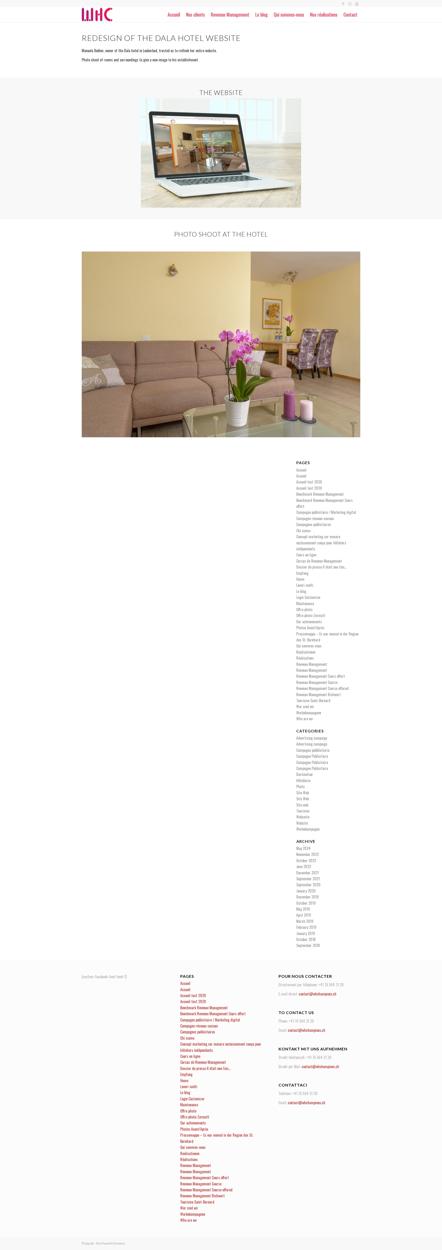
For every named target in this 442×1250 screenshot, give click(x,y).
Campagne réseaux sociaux (315, 518)
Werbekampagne (308, 829)
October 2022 (306, 860)
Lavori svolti (304, 585)
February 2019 (306, 927)
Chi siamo (303, 530)
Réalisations (305, 658)
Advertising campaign (311, 738)
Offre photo (304, 609)
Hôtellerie (303, 780)
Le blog (301, 591)
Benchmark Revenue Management (320, 494)
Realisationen (305, 652)
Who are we (304, 718)
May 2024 (303, 848)
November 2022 (307, 854)
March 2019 (304, 921)
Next (350, 344)
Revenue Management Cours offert (320, 676)
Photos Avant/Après (310, 627)
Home (300, 579)
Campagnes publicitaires (313, 524)
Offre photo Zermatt (310, 615)
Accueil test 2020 (309, 482)
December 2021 (307, 872)
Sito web (302, 805)
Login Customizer (308, 597)
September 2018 (308, 945)
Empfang (302, 573)
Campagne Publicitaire (312, 756)
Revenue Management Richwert (318, 694)
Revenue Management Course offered (322, 688)
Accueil (301, 470)
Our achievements (309, 621)
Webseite (302, 817)
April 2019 (303, 915)
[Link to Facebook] (343, 3)
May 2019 (303, 909)
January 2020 (306, 891)
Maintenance (305, 603)
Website (302, 823)
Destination (304, 774)
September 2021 (308, 878)
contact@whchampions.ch (317, 994)
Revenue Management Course (316, 682)
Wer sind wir (305, 706)
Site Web (302, 792)
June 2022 (303, 866)
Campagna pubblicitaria (312, 750)
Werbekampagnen (308, 712)
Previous (92, 344)
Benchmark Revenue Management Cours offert (213, 1013)
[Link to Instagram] (349, 3)
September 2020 (308, 884)
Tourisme (302, 811)
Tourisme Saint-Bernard (313, 700)
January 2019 (305, 933)
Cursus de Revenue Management (319, 561)
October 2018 (306, 939)
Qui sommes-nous (309, 646)
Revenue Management (311, 664)
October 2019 (306, 903)
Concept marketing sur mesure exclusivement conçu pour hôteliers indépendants (321, 543)
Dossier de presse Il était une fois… (321, 567)
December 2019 (307, 897)
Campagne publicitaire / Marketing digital (326, 512)
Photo (300, 786)
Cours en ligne (306, 555)
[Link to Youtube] (356, 3)
